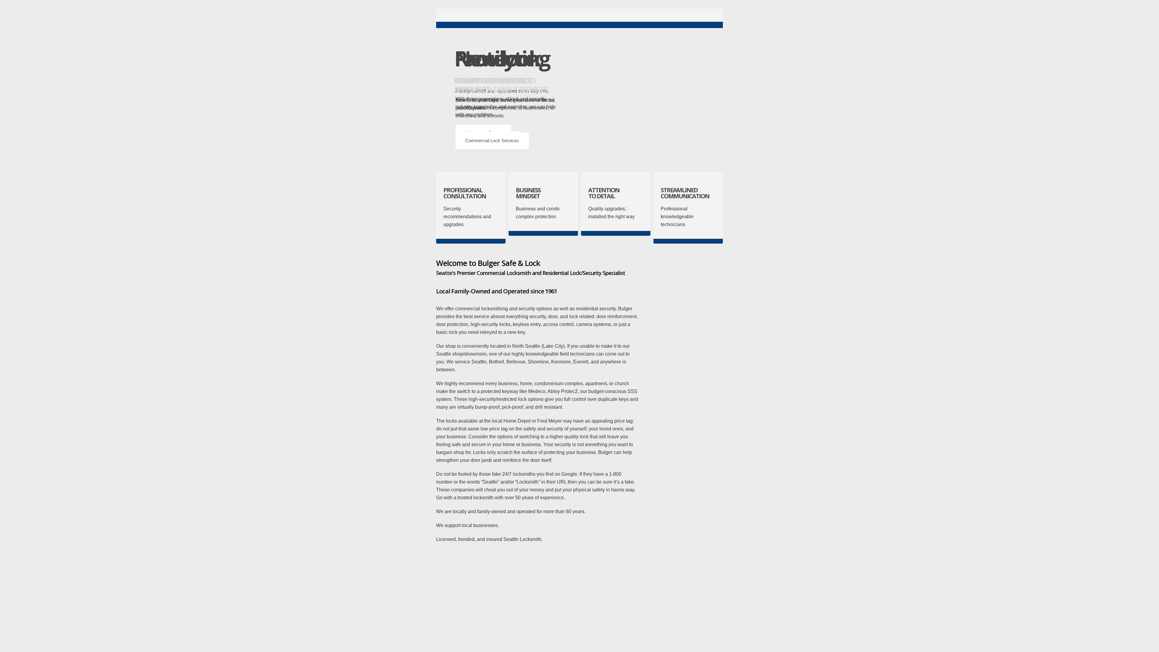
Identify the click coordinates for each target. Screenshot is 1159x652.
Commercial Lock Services (492, 140)
